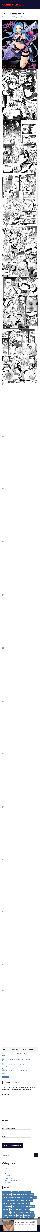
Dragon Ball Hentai (11, 1180)
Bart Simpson (7, 1194)
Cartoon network (22, 1194)
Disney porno (9, 1178)
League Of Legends (13, 17)
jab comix (5, 1203)
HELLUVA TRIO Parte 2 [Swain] (19, 1054)
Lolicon (27, 1203)
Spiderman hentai (29, 1215)
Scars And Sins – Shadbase (18, 1070)
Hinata (30, 1200)
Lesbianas (6, 1077)
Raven (26, 1212)
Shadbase (8, 1183)
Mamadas (6, 1209)
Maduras (31, 1206)
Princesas (20, 1212)
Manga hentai (25, 17)
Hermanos (24, 1200)
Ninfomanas (26, 1209)
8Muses (7, 1171)
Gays (35, 1197)
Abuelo (10, 1192)
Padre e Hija (6, 1212)
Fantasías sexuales (14, 1197)
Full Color (29, 1197)
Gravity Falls (11, 1200)
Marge (12, 1209)
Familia (5, 1197)
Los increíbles (7, 1206)
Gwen (17, 1200)
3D (6, 1168)
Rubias (31, 1212)
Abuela (5, 1192)
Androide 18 (21, 1192)
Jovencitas (13, 1203)
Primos (13, 1212)
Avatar (28, 1192)
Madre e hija (15, 1206)
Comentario (6, 1094)
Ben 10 (7, 1173)
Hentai (4, 17)
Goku (4, 1200)
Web (3, 1136)
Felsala (23, 1197)
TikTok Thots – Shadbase (18, 1065)
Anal (15, 1192)
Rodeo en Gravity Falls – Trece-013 (21, 1059)
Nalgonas (18, 1209)
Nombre (5, 1120)
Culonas (31, 1194)
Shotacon (20, 1215)
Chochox (8, 1176)
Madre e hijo (24, 1206)
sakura (5, 1215)
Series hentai (12, 1215)
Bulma (14, 1194)
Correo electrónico (9, 1128)
